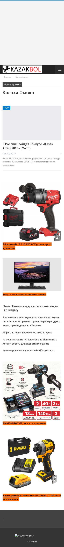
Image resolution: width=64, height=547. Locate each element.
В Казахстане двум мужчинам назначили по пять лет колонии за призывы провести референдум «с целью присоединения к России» (32, 321)
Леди (6, 108)
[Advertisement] (32, 33)
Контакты (32, 542)
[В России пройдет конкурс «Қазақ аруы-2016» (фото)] (32, 123)
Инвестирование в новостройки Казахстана (28, 350)
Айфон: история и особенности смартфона (27, 332)
